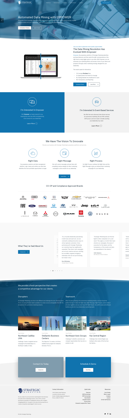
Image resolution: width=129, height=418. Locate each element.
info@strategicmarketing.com (63, 396)
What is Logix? (107, 394)
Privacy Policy (87, 401)
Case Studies (73, 2)
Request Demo (106, 2)
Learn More (23, 30)
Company (65, 2)
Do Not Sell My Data (105, 399)
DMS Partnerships (86, 396)
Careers (108, 398)
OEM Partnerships (86, 394)
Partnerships (57, 2)
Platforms (48, 2)
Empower (75, 55)
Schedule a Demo (35, 30)
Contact (81, 2)
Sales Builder (87, 398)
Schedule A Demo (86, 399)
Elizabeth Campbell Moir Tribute (83, 403)
